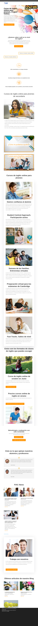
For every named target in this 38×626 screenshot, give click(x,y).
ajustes (8, 611)
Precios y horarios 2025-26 (10, 56)
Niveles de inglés (18, 437)
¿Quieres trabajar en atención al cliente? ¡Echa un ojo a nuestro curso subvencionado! (11, 522)
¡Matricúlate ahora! (9, 24)
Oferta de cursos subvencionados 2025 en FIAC (27, 499)
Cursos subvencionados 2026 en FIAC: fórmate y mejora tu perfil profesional (11, 499)
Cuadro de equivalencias (19, 440)
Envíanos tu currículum (12, 569)
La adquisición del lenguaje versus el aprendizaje (10, 592)
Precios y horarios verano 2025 (26, 53)
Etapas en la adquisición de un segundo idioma (26, 592)
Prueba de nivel (18, 46)
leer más (6, 506)
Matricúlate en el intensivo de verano (15, 403)
